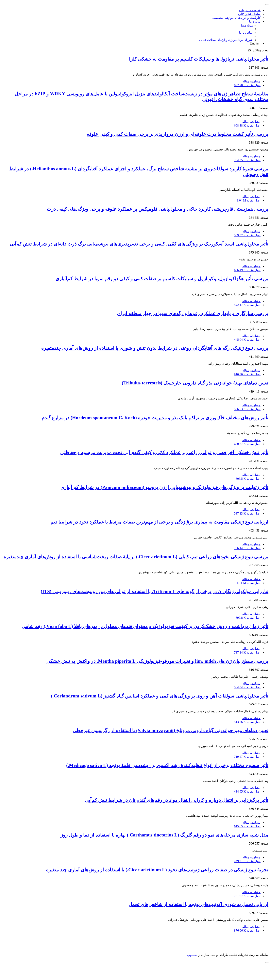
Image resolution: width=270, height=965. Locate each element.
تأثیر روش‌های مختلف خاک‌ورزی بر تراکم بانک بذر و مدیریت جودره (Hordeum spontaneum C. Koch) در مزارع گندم (155, 417)
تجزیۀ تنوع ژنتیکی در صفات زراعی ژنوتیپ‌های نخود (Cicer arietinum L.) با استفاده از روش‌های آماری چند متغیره (157, 869)
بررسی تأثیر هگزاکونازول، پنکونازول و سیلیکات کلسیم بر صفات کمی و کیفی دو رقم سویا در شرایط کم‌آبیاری (162, 278)
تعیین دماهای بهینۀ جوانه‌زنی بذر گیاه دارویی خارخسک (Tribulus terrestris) (195, 382)
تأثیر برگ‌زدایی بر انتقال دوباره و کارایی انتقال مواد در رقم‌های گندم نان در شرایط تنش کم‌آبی (176, 800)
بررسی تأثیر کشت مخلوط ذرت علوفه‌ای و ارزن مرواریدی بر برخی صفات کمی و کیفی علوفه (177, 134)
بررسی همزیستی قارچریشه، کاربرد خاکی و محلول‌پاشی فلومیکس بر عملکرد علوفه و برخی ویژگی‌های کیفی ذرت (157, 209)
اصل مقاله (247, 85)
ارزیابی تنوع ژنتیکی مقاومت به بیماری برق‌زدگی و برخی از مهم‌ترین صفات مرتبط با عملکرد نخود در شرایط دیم (159, 521)
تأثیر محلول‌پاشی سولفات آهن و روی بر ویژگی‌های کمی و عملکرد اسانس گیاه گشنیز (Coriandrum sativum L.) (159, 695)
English (255, 43)
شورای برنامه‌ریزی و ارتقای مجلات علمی (226, 40)
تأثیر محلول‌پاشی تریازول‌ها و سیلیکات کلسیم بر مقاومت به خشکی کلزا (198, 58)
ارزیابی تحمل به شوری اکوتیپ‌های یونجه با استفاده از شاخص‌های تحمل (198, 904)
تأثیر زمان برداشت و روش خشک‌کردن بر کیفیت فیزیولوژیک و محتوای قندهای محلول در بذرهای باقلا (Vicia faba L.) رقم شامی (145, 626)
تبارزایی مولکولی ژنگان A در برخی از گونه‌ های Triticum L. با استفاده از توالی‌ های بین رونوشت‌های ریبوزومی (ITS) (154, 591)
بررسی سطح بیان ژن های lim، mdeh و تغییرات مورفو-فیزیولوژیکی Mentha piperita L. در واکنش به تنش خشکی (157, 661)
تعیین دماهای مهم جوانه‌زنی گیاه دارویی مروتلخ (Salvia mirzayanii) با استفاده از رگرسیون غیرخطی (170, 730)
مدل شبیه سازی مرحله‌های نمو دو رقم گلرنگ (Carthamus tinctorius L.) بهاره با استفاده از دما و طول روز (164, 834)
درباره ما (255, 21)
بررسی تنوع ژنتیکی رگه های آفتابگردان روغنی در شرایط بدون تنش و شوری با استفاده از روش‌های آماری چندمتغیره (154, 348)
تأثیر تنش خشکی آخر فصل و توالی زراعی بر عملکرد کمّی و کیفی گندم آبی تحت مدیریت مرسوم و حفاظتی (164, 452)
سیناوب (192, 954)
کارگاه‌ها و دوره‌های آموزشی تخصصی (236, 17)
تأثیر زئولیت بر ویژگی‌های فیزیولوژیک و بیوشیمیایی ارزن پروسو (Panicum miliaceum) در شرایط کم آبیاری (164, 487)
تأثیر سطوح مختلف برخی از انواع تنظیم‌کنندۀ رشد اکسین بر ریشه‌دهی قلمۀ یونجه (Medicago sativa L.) (167, 765)
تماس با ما (246, 32)
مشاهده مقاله (251, 81)
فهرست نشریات (250, 10)
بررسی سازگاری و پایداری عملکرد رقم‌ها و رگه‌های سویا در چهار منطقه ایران (192, 313)
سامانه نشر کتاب (249, 14)
